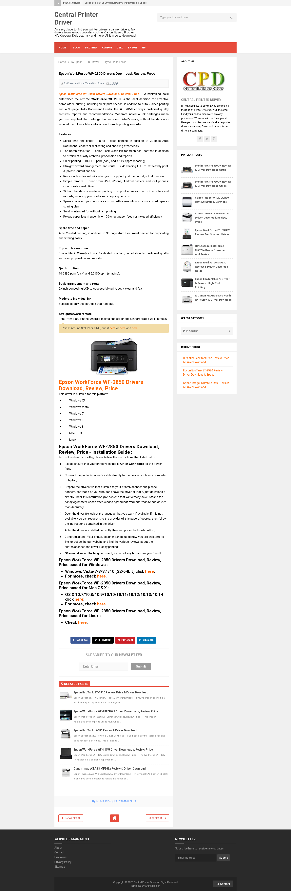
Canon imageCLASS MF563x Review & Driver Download (110, 768)
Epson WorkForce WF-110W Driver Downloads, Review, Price (113, 749)
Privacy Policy (62, 862)
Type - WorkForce (94, 83)
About (58, 847)
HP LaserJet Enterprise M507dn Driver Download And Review (210, 250)
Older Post (155, 818)
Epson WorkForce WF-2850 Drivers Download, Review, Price (99, 94)
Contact (59, 852)
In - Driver (80, 83)
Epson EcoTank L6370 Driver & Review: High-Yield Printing (212, 283)
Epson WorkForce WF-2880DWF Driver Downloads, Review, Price (116, 711)
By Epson (69, 83)
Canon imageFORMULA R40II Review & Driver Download (114, 3)
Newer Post (73, 818)
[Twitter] (207, 139)
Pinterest (127, 639)
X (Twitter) (104, 639)
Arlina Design (152, 885)
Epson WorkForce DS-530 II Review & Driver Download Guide (211, 266)
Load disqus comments (115, 801)
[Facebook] (200, 139)
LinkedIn (148, 639)
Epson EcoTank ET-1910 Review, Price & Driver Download (111, 692)
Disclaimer (61, 857)
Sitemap (59, 866)
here (112, 328)
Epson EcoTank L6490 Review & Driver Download (105, 730)
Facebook (81, 639)
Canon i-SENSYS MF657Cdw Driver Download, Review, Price (212, 217)
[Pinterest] (214, 139)
